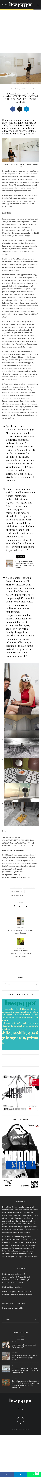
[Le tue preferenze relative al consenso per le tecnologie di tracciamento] (37, 1473)
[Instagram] (22, 1409)
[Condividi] (12, 109)
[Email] (19, 109)
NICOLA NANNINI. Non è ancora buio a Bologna (20, 930)
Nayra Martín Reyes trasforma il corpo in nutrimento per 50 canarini (24, 1358)
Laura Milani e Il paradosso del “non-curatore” (24, 1346)
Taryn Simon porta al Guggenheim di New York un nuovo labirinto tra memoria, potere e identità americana (25, 1384)
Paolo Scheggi (16, 887)
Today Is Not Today (17, 891)
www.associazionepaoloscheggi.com (16, 877)
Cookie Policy (20, 1303)
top (16, 1342)
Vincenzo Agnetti (17, 895)
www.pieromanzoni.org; (11, 875)
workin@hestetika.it (14, 1287)
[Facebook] (18, 1409)
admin (7, 89)
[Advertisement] (20, 31)
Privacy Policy (7, 1303)
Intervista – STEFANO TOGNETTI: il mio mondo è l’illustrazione (20, 952)
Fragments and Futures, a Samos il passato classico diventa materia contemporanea (25, 1370)
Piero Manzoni (29, 887)
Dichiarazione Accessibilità (12, 1308)
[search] (36, 984)
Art (12, 89)
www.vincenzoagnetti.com (12, 872)
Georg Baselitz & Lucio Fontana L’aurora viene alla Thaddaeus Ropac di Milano (24, 564)
